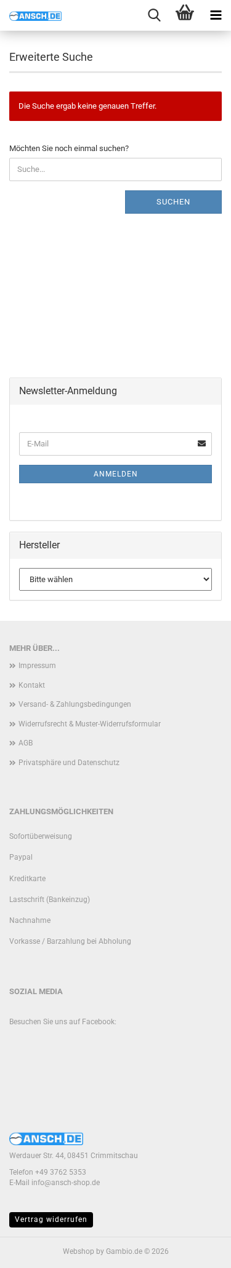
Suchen (173, 201)
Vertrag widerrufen (51, 1219)
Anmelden (116, 474)
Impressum (37, 665)
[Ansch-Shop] (31, 15)
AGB (25, 743)
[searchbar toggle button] (154, 15)
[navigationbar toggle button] (215, 15)
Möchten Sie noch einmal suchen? (69, 148)
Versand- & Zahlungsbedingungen (74, 704)
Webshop (78, 1251)
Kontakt (31, 685)
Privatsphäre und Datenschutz (69, 762)
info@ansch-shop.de (65, 1182)
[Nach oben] (197, 1250)
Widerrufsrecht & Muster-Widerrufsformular (89, 724)
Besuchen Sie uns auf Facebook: (62, 1021)
